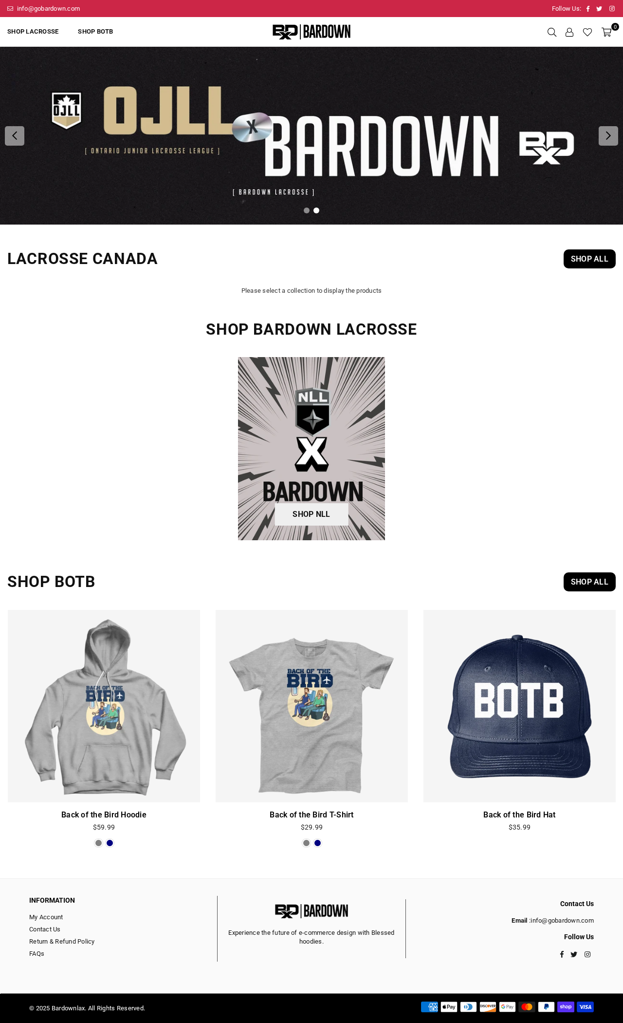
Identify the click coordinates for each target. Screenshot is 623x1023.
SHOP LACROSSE (32, 31)
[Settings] (569, 31)
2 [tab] (316, 210)
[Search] (552, 31)
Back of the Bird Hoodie (104, 814)
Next (608, 136)
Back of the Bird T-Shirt (311, 814)
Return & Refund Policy (62, 941)
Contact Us (45, 929)
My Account (46, 917)
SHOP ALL (589, 259)
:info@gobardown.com (561, 920)
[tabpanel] (311, 136)
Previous (14, 136)
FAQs (36, 953)
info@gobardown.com (47, 8)
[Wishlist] (587, 31)
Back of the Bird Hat (519, 814)
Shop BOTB (95, 31)
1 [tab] (307, 210)
